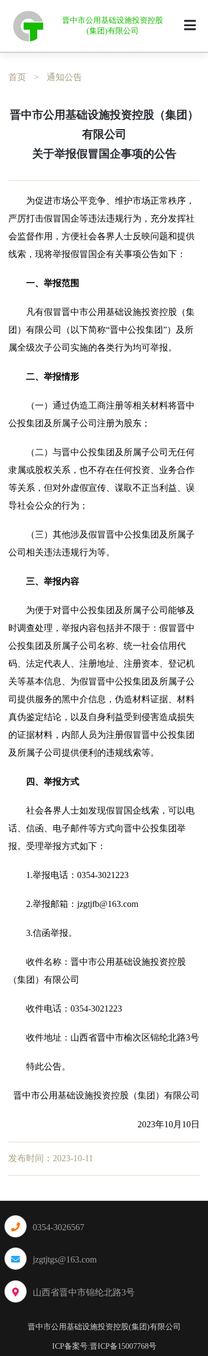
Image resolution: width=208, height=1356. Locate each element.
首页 (17, 77)
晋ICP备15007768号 (123, 1346)
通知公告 (64, 77)
